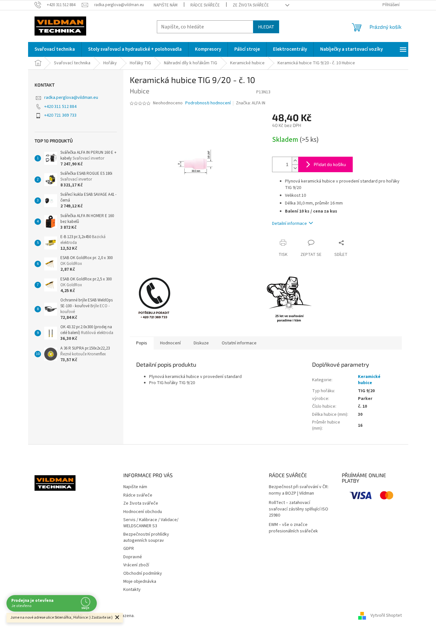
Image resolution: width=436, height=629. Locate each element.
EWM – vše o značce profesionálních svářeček (293, 528)
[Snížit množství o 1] (295, 168)
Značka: (250, 103)
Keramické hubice (369, 379)
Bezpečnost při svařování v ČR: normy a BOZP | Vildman (299, 490)
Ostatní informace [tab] (239, 343)
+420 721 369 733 (60, 115)
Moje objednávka (139, 581)
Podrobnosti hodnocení (208, 103)
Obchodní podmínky (142, 573)
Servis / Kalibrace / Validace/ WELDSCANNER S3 (150, 523)
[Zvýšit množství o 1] (295, 160)
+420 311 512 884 (60, 106)
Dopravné (132, 557)
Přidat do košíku (330, 164)
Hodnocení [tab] (170, 343)
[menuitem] (54, 49)
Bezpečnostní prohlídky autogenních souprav (146, 537)
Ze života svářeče (251, 5)
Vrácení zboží (136, 565)
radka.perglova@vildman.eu (71, 97)
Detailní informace (289, 223)
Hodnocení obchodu (142, 511)
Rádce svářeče (205, 5)
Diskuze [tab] (201, 343)
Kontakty (132, 589)
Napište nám (165, 5)
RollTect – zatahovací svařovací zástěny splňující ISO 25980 (298, 509)
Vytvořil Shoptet (386, 616)
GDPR (128, 548)
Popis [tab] (141, 343)
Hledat (266, 26)
